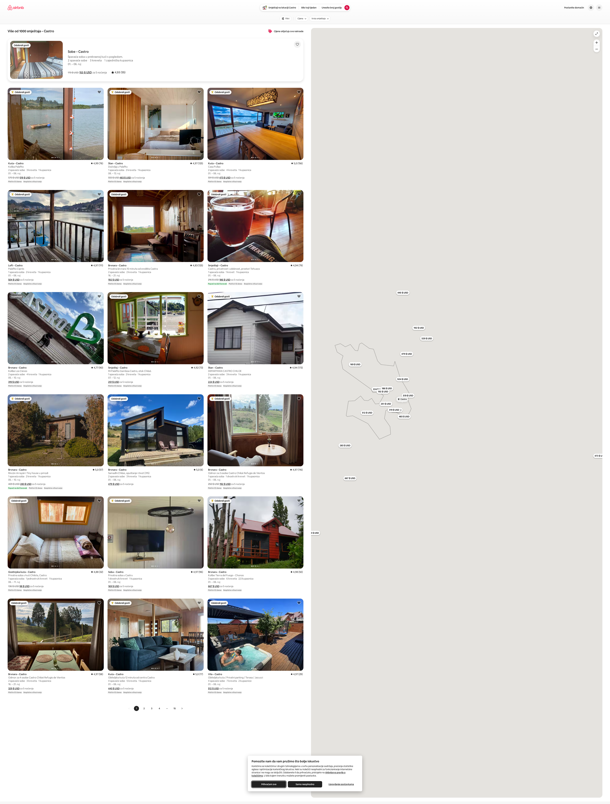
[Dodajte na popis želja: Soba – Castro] (199, 500)
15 (174, 708)
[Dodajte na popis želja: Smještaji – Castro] (299, 194)
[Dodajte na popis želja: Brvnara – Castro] (199, 194)
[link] (129, 708)
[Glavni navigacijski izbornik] (599, 7)
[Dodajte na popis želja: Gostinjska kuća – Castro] (99, 500)
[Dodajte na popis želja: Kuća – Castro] (99, 91)
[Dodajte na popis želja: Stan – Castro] (199, 91)
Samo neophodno (305, 784)
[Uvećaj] (596, 42)
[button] (85, 72)
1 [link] (136, 708)
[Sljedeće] (182, 708)
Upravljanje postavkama (341, 784)
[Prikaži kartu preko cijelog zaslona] (596, 34)
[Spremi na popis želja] (297, 44)
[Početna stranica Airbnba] (16, 7)
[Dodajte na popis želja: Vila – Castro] (299, 602)
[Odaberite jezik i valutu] (591, 7)
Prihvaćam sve (268, 784)
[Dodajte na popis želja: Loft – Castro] (99, 194)
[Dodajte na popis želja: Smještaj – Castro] (199, 296)
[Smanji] (596, 49)
